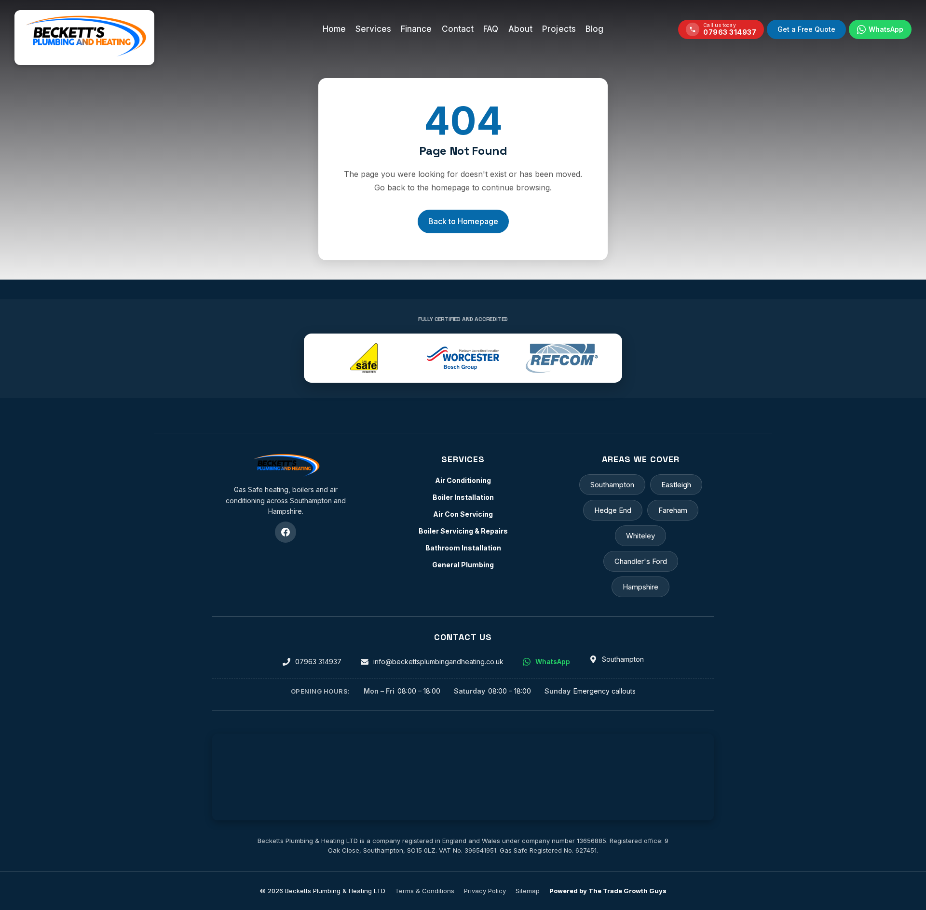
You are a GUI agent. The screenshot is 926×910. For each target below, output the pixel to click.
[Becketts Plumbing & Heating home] (285, 466)
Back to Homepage (463, 221)
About (520, 29)
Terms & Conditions (424, 891)
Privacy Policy (485, 891)
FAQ (490, 29)
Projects (559, 29)
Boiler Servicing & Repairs (463, 531)
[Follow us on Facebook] (285, 532)
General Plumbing (463, 565)
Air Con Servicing (463, 514)
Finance (416, 29)
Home (334, 29)
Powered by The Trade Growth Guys (608, 891)
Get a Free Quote (806, 29)
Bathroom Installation (463, 548)
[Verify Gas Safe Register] (364, 358)
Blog (594, 29)
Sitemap (528, 891)
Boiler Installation (463, 497)
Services (373, 29)
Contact (458, 29)
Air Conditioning (463, 480)
